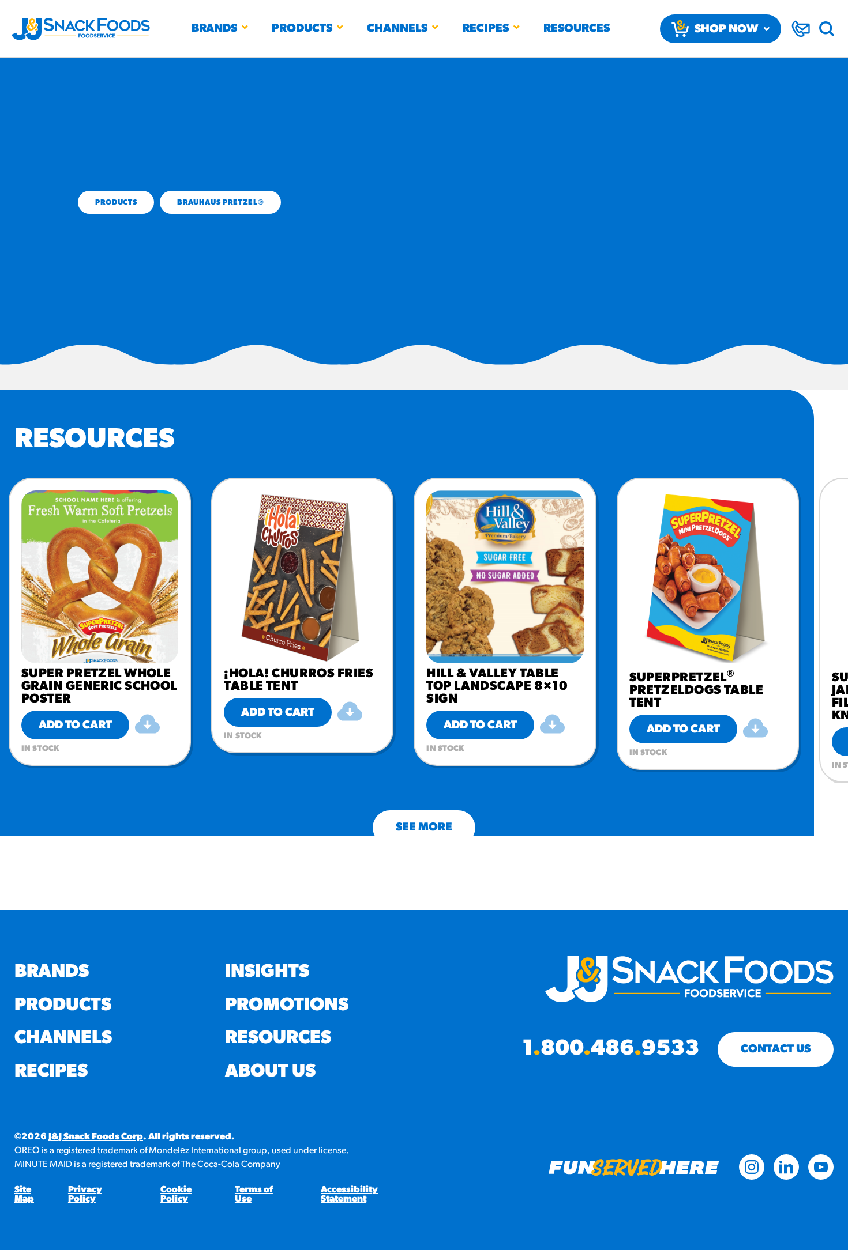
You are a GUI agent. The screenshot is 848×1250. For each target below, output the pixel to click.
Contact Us (776, 1049)
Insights (267, 972)
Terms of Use (254, 1194)
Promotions (286, 1005)
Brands (214, 29)
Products (302, 29)
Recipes (485, 29)
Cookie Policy (176, 1194)
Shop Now (726, 29)
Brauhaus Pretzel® (220, 202)
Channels (397, 29)
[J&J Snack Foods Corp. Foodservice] (81, 28)
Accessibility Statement (349, 1194)
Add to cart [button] (75, 725)
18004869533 (610, 1049)
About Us (270, 1072)
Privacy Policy (85, 1194)
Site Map (24, 1194)
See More (424, 827)
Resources (576, 29)
